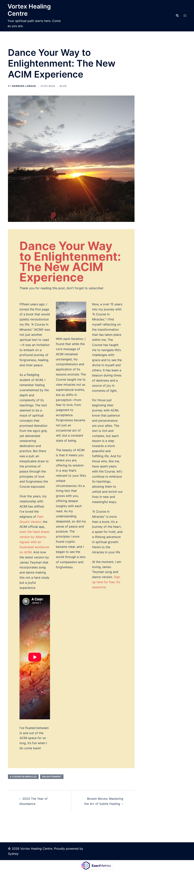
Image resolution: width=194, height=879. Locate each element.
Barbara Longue (24, 86)
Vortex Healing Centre (29, 10)
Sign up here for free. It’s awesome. (106, 582)
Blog (63, 86)
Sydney (13, 854)
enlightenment (52, 776)
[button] (177, 15)
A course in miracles (23, 776)
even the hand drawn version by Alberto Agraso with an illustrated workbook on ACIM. (35, 542)
